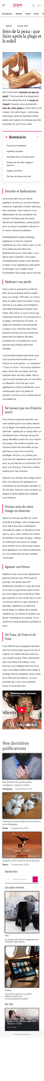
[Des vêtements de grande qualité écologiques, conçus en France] (22, 766)
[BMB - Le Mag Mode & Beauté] (18, 5)
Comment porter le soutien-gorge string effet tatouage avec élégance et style (21, 1021)
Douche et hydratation (16, 145)
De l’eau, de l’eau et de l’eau (19, 176)
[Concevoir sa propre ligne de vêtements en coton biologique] (22, 806)
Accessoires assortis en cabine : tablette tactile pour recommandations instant (19, 996)
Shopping (7, 789)
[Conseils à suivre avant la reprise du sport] (22, 845)
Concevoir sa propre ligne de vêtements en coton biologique (21, 823)
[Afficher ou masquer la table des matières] (32, 137)
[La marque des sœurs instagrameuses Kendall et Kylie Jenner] (22, 912)
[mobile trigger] (4, 5)
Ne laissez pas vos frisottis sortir (20, 157)
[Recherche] (33, 5)
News (5, 864)
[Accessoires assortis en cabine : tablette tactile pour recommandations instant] (22, 966)
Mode (5, 828)
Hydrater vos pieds (15, 151)
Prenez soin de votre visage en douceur (20, 163)
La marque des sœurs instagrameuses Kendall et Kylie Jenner (21, 940)
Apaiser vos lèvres (14, 171)
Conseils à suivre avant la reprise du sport (21, 860)
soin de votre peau (12, 108)
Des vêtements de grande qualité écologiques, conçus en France (17, 783)
